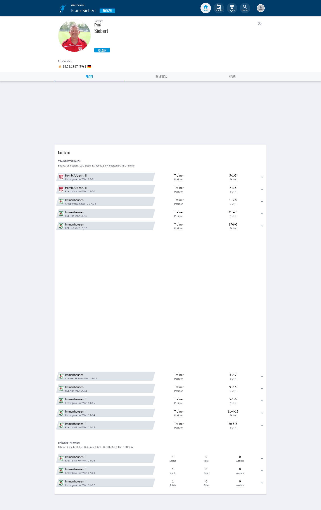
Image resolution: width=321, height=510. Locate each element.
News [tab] (232, 76)
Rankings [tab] (161, 76)
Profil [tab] (89, 76)
